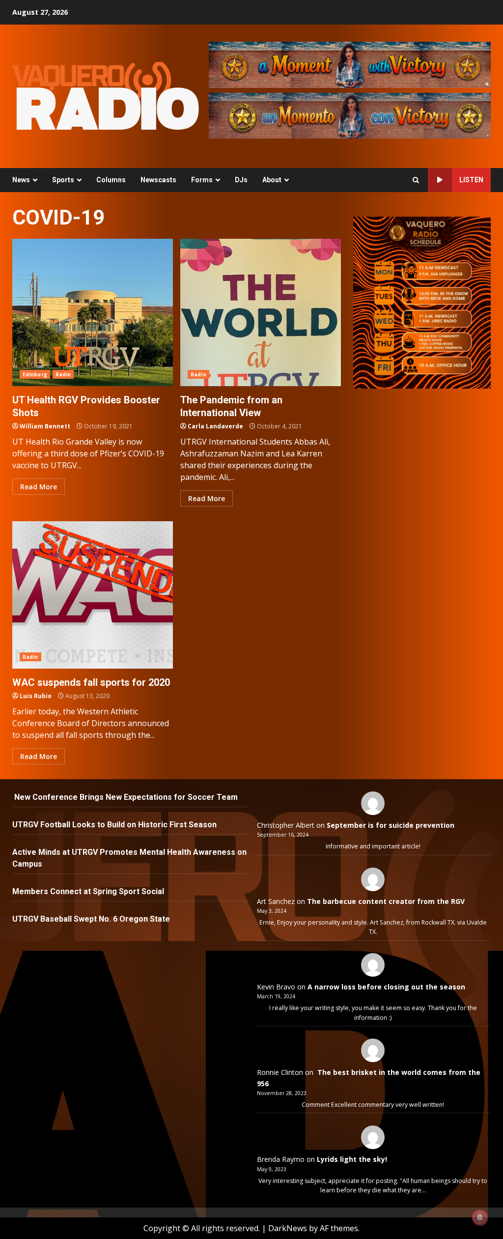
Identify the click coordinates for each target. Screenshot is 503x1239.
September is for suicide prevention (390, 825)
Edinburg (35, 374)
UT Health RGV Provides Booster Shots (92, 312)
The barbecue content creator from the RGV (386, 901)
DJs (241, 180)
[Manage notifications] (480, 1217)
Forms (202, 180)
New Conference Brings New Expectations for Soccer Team (125, 797)
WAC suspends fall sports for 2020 (92, 595)
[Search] (416, 180)
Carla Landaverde (215, 426)
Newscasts (158, 180)
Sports (63, 180)
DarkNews (287, 1228)
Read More (38, 486)
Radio (63, 374)
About (271, 180)
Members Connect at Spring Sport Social (89, 891)
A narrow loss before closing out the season (386, 986)
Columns (111, 180)
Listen (471, 180)
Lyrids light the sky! (352, 1159)
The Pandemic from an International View (260, 312)
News (21, 180)
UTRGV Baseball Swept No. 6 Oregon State (92, 919)
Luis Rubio (36, 696)
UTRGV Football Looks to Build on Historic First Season (114, 824)
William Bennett (45, 426)
